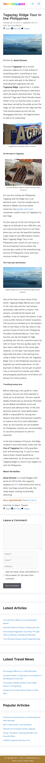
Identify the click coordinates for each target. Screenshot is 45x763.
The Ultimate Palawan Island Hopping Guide (21, 639)
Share (8, 28)
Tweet (26, 28)
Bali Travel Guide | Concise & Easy (17, 724)
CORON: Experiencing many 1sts (16, 740)
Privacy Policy (28, 761)
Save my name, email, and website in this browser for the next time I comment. (22, 575)
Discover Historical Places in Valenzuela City (21, 627)
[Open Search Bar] (33, 4)
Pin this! (17, 28)
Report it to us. (30, 500)
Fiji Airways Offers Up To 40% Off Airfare (20, 671)
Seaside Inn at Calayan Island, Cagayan (19, 729)
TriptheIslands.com (32, 758)
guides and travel (25, 209)
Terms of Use (17, 761)
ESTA (16, 484)
